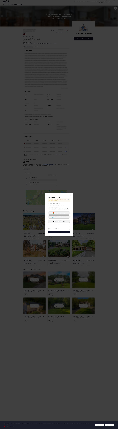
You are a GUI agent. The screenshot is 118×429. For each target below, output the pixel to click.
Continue (59, 232)
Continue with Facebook (60, 217)
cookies (8, 422)
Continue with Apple (60, 221)
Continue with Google (60, 213)
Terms (87, 422)
